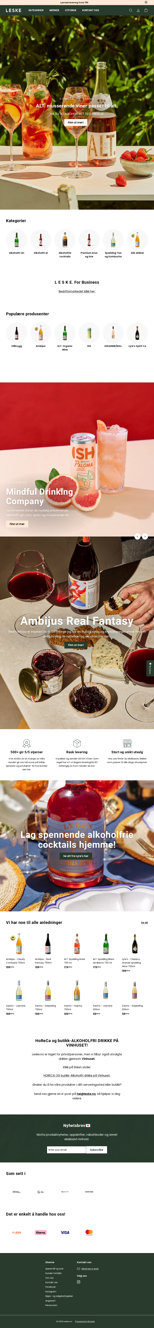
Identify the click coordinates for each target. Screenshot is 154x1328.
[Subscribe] (115, 667)
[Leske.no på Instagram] (100, 688)
